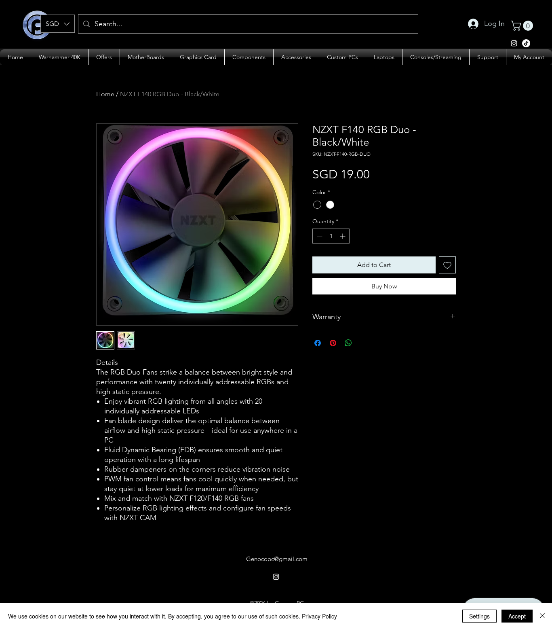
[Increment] (343, 236)
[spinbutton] (331, 236)
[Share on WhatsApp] (348, 343)
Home (105, 94)
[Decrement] (319, 236)
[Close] (542, 616)
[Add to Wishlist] (447, 264)
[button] (57, 24)
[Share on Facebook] (317, 343)
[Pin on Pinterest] (333, 343)
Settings (479, 616)
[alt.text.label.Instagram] (526, 43)
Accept (517, 616)
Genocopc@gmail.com (277, 559)
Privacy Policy (319, 616)
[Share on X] (364, 343)
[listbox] (57, 24)
